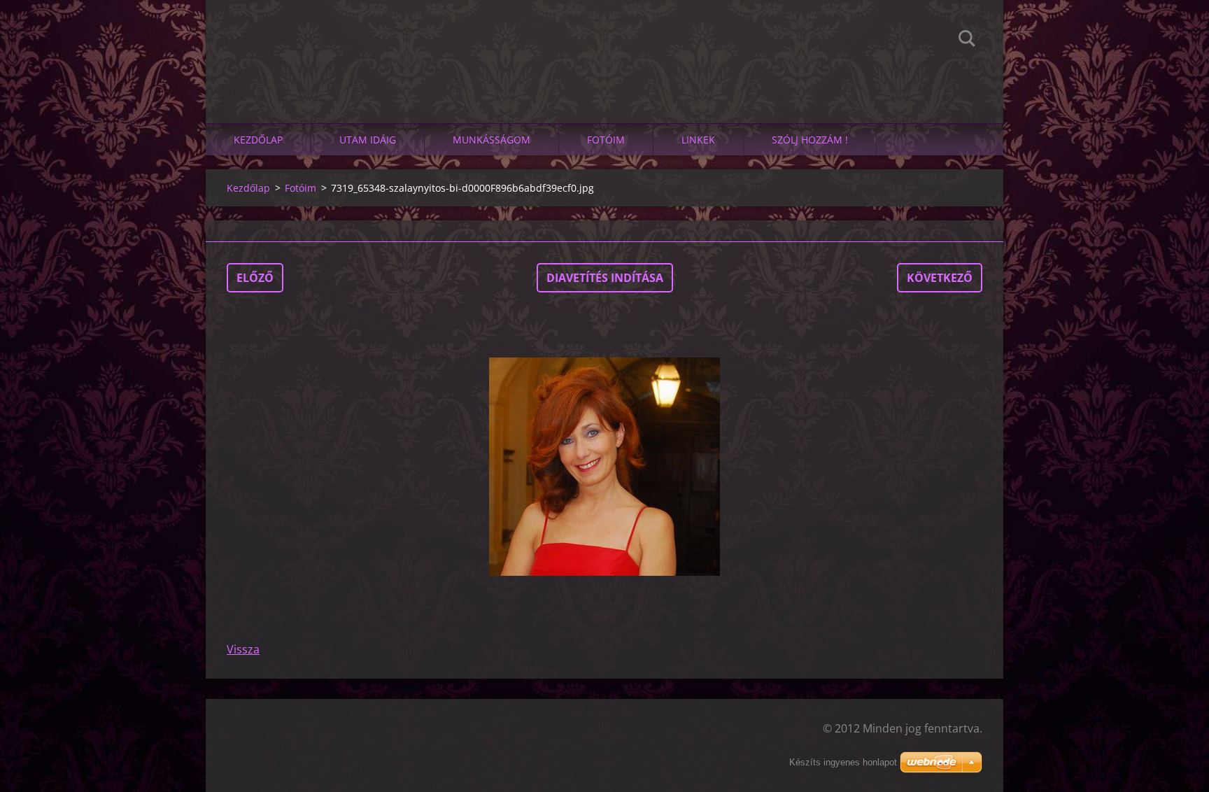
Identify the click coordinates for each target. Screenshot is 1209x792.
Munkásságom (491, 139)
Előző (255, 277)
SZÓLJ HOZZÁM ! (810, 139)
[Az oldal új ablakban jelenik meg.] (604, 466)
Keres (967, 40)
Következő (940, 277)
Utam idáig (367, 139)
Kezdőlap (258, 139)
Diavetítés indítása (604, 277)
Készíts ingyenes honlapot (843, 762)
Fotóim (606, 139)
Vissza (243, 649)
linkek (698, 139)
